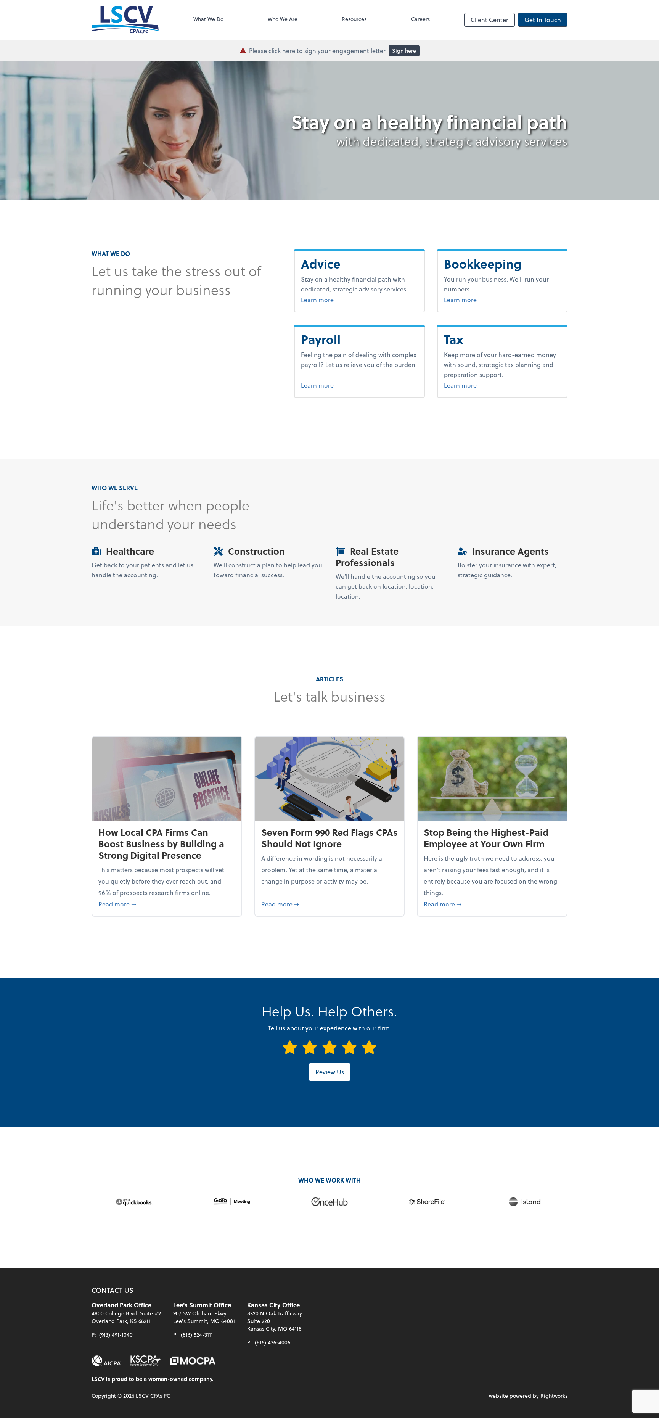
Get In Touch (542, 19)
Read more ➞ (166, 903)
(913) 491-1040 (116, 1335)
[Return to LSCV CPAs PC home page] (125, 20)
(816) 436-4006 (272, 1342)
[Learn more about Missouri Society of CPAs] (192, 1360)
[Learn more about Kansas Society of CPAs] (145, 1360)
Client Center (489, 19)
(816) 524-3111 (197, 1335)
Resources (354, 19)
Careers (420, 19)
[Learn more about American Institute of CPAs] (106, 1360)
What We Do (208, 19)
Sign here (404, 51)
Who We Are (282, 19)
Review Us (329, 1071)
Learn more (336, 299)
